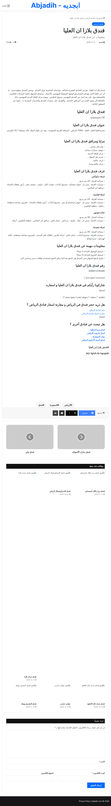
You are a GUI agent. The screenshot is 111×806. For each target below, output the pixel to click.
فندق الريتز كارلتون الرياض (93, 340)
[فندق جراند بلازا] (21, 572)
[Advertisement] (55, 65)
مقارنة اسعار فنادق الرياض (93, 313)
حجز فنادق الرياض (97, 310)
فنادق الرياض (90, 18)
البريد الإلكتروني (98, 773)
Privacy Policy (84, 801)
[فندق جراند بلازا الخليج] (90, 692)
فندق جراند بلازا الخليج (96, 704)
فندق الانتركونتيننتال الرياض (60, 491)
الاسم (102, 761)
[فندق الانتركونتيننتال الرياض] (55, 479)
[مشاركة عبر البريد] (62, 413)
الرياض (67, 405)
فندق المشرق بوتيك (28, 704)
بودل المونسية (99, 336)
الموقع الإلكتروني (47, 773)
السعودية (54, 405)
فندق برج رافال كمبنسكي (95, 491)
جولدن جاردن (65, 704)
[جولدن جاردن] (55, 692)
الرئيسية (99, 18)
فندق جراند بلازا (30, 677)
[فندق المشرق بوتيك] (21, 692)
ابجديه (101, 42)
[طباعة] (55, 413)
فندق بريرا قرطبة (97, 329)
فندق (40, 405)
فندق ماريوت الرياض (96, 333)
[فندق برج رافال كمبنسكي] (90, 479)
